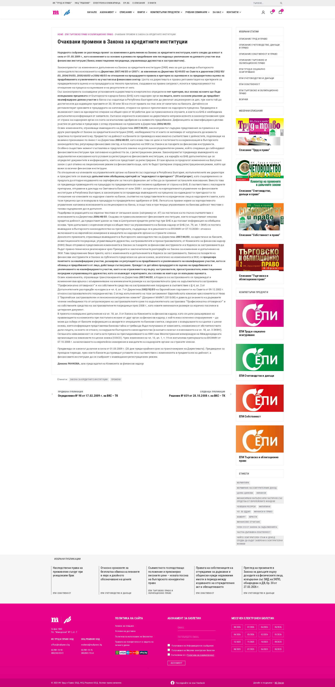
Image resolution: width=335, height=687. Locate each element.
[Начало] (56, 12)
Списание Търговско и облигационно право (253, 61)
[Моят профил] (263, 12)
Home (60, 34)
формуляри (243, 482)
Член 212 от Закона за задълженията (257, 527)
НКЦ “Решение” (82, 3)
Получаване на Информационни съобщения (192, 645)
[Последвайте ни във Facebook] (172, 683)
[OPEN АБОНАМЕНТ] (116, 12)
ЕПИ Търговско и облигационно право (258, 92)
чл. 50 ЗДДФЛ (243, 511)
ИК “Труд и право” (62, 3)
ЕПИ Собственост (249, 84)
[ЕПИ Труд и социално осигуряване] (260, 313)
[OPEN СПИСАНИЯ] (133, 12)
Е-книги (152, 3)
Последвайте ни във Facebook (190, 683)
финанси (261, 493)
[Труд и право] (55, 620)
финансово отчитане (248, 522)
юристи (253, 517)
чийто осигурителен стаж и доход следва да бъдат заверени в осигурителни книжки (260, 540)
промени (116, 379)
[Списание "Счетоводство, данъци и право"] (260, 172)
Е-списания (139, 3)
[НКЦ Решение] (67, 620)
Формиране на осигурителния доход (256, 488)
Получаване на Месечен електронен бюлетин (193, 650)
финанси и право (263, 511)
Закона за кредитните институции (89, 379)
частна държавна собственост (253, 532)
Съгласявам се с (192, 655)
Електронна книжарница (106, 3)
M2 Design (279, 683)
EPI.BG (126, 3)
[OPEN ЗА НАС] (223, 12)
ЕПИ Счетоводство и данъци (256, 78)
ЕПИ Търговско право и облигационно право (89, 34)
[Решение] (67, 12)
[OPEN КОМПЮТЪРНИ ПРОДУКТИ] (181, 12)
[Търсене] (281, 3)
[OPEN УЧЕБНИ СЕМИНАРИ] (209, 12)
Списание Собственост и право (258, 54)
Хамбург (241, 517)
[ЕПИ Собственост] (260, 398)
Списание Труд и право (253, 39)
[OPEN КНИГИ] (146, 12)
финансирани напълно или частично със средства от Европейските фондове (259, 500)
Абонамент (176, 663)
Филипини (264, 506)
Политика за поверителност (200, 655)
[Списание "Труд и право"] (260, 131)
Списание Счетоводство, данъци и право (259, 46)
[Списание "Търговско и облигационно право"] (260, 257)
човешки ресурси (246, 506)
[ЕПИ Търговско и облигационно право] (260, 439)
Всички (243, 99)
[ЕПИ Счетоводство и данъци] (260, 357)
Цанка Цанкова (245, 493)
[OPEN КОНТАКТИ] (240, 12)
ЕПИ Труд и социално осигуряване (252, 70)
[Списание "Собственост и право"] (260, 216)
